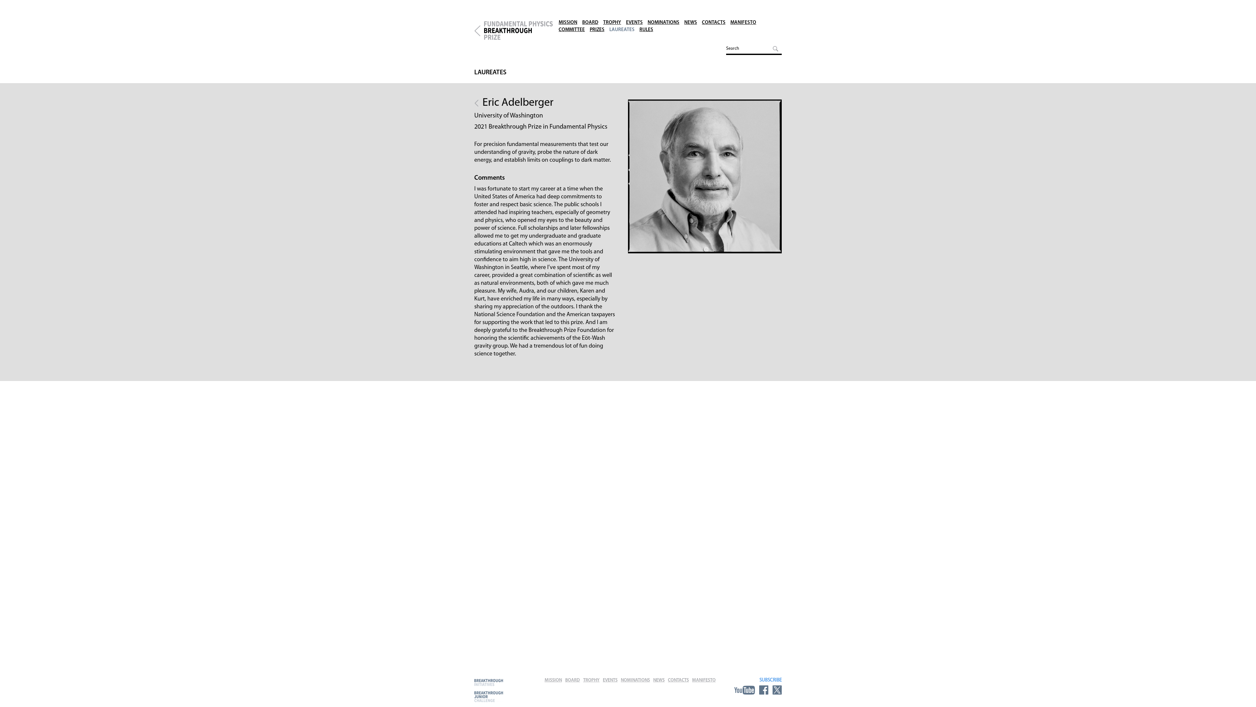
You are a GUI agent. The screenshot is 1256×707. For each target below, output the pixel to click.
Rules (646, 29)
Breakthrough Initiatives (488, 682)
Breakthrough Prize (477, 30)
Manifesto (743, 22)
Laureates (622, 29)
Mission (568, 22)
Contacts (713, 22)
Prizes (597, 29)
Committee (572, 29)
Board (590, 22)
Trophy (612, 22)
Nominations (663, 22)
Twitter (777, 690)
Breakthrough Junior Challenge (488, 696)
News (690, 22)
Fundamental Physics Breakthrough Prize (518, 30)
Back (476, 103)
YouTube (744, 690)
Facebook (763, 690)
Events (634, 22)
